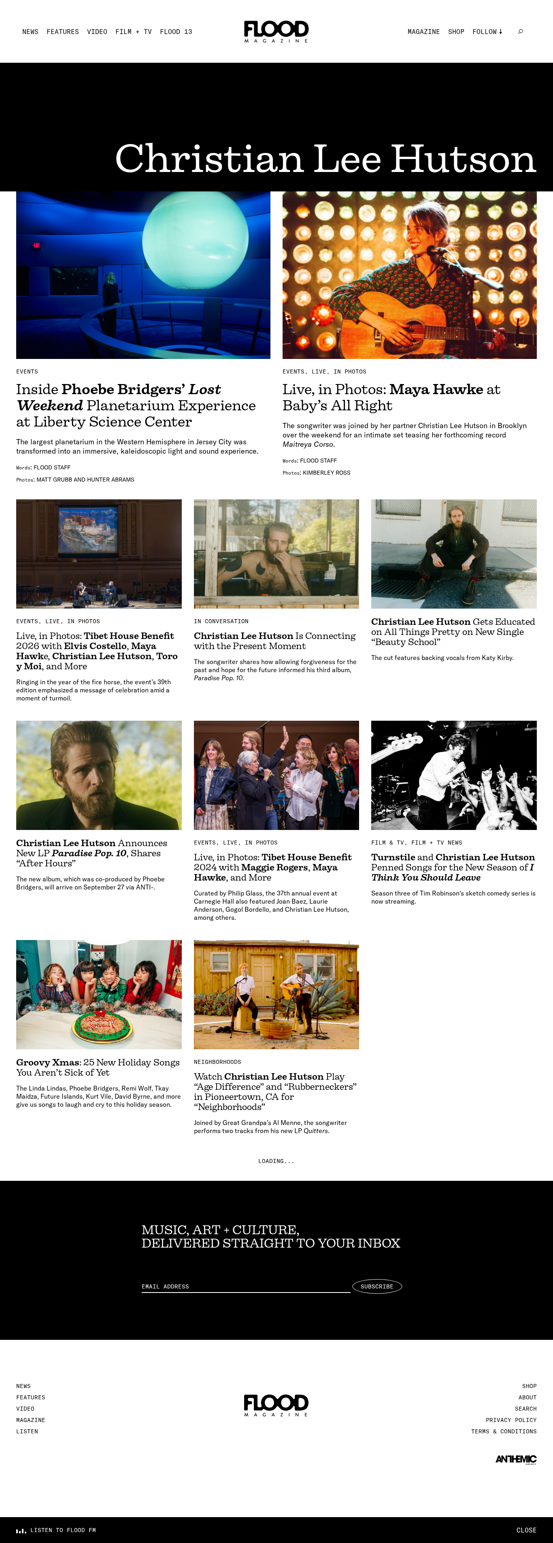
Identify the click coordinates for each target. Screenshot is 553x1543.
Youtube (486, 80)
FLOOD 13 (176, 32)
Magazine (424, 32)
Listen (27, 1431)
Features (63, 32)
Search (526, 1408)
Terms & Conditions (504, 1431)
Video (97, 32)
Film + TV (133, 32)
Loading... (276, 1161)
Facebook (488, 68)
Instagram (490, 44)
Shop (456, 32)
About (528, 1397)
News (30, 32)
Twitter (486, 56)
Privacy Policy (511, 1420)
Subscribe (377, 1286)
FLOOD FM (488, 92)
